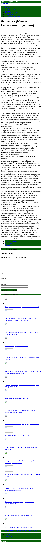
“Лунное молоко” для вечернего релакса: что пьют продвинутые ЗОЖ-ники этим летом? (22, 319)
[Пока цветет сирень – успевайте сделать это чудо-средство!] (9, 354)
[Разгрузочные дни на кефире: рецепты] (9, 512)
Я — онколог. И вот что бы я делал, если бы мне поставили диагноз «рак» (22, 411)
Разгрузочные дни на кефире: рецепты (18, 515)
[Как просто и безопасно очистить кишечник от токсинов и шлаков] (9, 329)
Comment (4, 261)
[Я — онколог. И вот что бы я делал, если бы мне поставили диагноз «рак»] (9, 407)
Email (3, 279)
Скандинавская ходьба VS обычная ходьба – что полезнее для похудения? (21, 462)
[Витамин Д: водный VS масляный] (9, 432)
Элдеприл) (8, 245)
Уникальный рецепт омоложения (16, 346)
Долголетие (9, 14)
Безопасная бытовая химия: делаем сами (19, 527)
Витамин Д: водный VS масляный (17, 435)
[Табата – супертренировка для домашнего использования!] (9, 498)
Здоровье (8, 7)
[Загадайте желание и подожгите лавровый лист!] (9, 303)
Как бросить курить (12, 13)
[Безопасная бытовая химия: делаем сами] (9, 524)
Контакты (8, 536)
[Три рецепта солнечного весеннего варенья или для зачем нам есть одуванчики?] (9, 368)
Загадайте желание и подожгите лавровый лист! (22, 307)
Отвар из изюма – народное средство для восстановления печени (19, 489)
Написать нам (10, 538)
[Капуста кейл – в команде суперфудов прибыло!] (9, 420)
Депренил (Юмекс (11, 241)
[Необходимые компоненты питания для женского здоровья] (9, 444)
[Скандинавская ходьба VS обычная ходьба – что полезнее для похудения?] (9, 457)
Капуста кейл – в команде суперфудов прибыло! (22, 424)
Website (3, 284)
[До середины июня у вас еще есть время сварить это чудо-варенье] (9, 381)
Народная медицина (12, 9)
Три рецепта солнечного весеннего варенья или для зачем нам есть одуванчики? (23, 372)
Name (3, 273)
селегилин (8, 243)
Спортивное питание (12, 16)
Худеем (7, 11)
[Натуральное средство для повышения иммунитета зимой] (9, 471)
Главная (7, 534)
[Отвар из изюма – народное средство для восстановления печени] (9, 485)
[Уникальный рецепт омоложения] (9, 342)
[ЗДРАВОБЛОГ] (7, 3)
